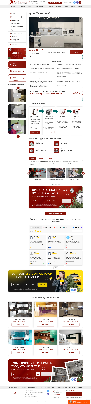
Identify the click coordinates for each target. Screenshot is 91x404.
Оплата (50, 158)
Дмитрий (54, 236)
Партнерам (68, 387)
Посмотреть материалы (56, 213)
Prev (18, 88)
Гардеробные (15, 23)
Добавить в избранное (57, 397)
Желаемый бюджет (53, 200)
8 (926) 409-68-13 (67, 4)
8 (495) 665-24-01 (67, 0)
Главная (13, 6)
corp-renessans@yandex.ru (74, 397)
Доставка (41, 158)
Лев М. (71, 236)
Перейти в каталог (76, 132)
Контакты (80, 6)
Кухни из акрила (24, 10)
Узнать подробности (76, 93)
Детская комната (16, 33)
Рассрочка (58, 6)
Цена (32, 158)
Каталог (30, 6)
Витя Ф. (71, 252)
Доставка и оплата (40, 6)
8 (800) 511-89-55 (67, 2)
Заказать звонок (55, 2)
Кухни (16, 10)
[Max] (77, 2)
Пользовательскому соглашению (51, 205)
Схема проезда (56, 394)
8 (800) (71, 390)
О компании (22, 6)
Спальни (14, 36)
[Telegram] (74, 2)
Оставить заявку (35, 132)
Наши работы (15, 44)
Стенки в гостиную (17, 26)
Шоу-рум (51, 6)
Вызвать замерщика (48, 132)
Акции (66, 6)
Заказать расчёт (76, 52)
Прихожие (14, 29)
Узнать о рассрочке (62, 132)
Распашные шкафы (17, 17)
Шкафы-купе (15, 20)
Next (18, 136)
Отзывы (73, 6)
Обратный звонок (74, 394)
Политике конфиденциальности (39, 205)
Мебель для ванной (15, 40)
